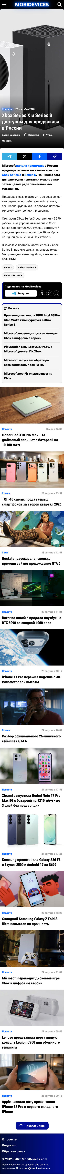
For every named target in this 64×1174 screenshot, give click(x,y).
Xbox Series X (11, 175)
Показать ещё (34, 1126)
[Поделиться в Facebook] (39, 156)
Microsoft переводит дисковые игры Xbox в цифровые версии (31, 336)
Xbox (9, 267)
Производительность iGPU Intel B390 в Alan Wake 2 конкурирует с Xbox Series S (32, 320)
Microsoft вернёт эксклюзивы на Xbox (28, 376)
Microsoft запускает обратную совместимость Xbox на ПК (26, 362)
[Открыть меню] (4, 4)
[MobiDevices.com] (32, 4)
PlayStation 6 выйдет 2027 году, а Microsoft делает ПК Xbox (28, 349)
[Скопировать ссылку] (54, 156)
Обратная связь (13, 1151)
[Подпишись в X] (42, 293)
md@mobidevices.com (37, 1168)
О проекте (9, 1139)
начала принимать (30, 165)
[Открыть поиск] (59, 4)
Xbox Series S (28, 267)
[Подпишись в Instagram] (56, 293)
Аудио (49, 135)
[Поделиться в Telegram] (9, 156)
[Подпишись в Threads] (49, 293)
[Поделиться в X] (24, 156)
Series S (30, 175)
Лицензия (9, 1145)
